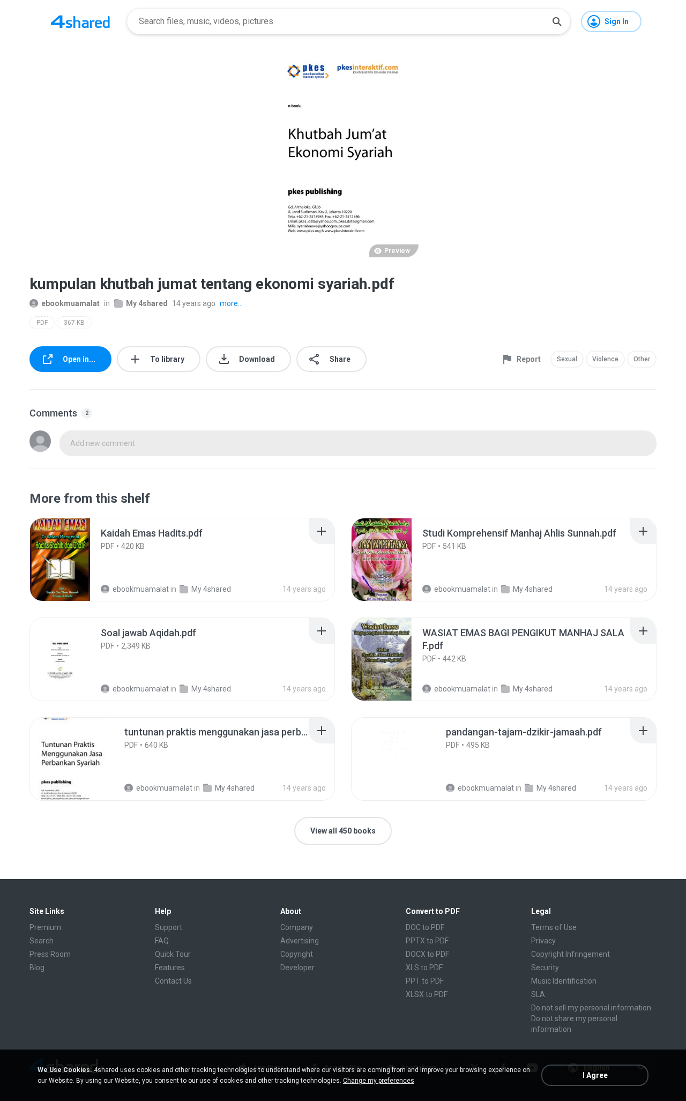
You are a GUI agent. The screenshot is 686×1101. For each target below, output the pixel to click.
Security (545, 967)
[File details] (72, 559)
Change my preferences (378, 1080)
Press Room (50, 954)
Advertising (299, 940)
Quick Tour (173, 954)
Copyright (296, 954)
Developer (297, 967)
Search (41, 940)
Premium (45, 927)
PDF (42, 322)
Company (296, 927)
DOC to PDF (425, 927)
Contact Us (173, 981)
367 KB (74, 322)
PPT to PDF (425, 981)
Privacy (543, 940)
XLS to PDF (424, 967)
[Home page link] (80, 21)
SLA (538, 994)
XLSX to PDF (427, 994)
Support (168, 927)
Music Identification (563, 981)
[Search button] (557, 21)
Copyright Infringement (570, 954)
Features (170, 967)
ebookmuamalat (70, 303)
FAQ (162, 940)
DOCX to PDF (427, 954)
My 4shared (147, 303)
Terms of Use (554, 927)
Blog (36, 967)
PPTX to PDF (427, 940)
